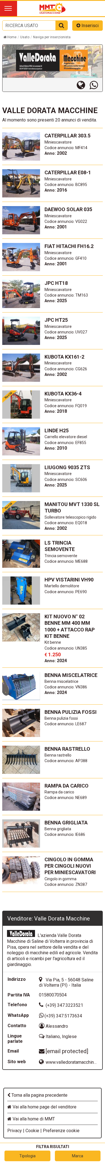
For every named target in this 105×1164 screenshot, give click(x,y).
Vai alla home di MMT (33, 1119)
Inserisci (89, 25)
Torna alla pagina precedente (38, 1095)
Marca (77, 1156)
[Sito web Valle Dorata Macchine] (83, 85)
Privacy (14, 1130)
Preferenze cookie (61, 1130)
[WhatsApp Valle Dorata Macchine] (96, 85)
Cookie (32, 1130)
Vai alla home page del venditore (43, 1107)
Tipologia (27, 1156)
